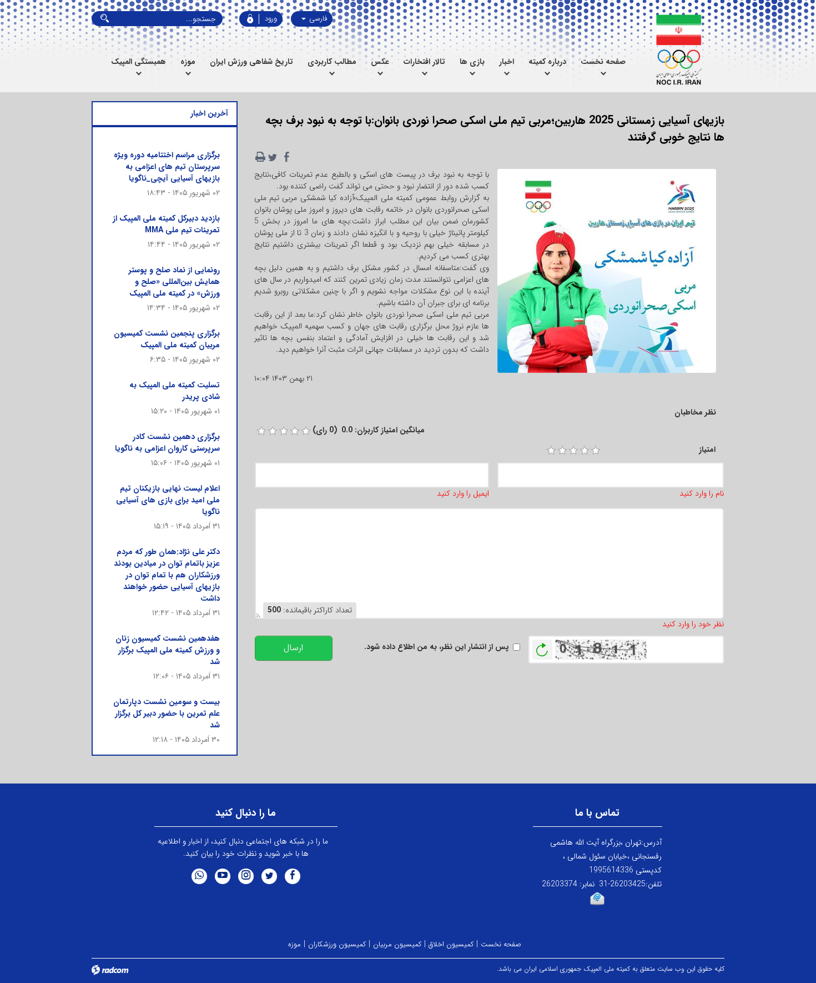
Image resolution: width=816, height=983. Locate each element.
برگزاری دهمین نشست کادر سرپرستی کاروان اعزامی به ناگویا (167, 443)
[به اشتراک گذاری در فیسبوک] (287, 157)
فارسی (317, 18)
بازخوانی (542, 646)
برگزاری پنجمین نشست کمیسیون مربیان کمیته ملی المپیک (167, 339)
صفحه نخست (501, 944)
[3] (573, 451)
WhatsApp (199, 876)
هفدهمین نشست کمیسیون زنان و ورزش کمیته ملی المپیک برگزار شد (167, 650)
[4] (585, 451)
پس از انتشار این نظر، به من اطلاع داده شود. (436, 647)
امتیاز (707, 450)
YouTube (222, 876)
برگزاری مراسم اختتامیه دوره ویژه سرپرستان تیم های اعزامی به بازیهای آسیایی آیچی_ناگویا (167, 166)
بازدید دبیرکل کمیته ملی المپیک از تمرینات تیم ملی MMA (166, 224)
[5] (596, 451)
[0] (261, 431)
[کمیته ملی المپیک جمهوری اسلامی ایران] (678, 50)
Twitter (269, 876)
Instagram (246, 876)
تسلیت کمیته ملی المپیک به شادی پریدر (174, 391)
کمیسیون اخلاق (451, 944)
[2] (562, 451)
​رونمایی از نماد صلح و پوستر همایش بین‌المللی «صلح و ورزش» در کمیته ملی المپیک (174, 282)
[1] (551, 451)
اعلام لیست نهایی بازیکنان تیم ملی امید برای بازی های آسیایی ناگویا (168, 500)
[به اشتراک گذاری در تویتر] (273, 157)
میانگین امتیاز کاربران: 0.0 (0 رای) (369, 430)
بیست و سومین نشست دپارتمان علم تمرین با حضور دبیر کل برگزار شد (166, 713)
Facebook (292, 876)
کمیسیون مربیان (397, 944)
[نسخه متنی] (260, 157)
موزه (294, 944)
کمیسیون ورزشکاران (337, 944)
